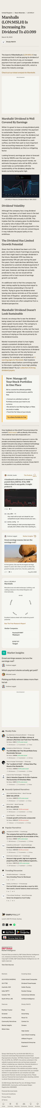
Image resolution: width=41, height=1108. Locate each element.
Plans (23, 1010)
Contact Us (25, 1021)
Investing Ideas (6, 1017)
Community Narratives (9, 1021)
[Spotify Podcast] (14, 925)
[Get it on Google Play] (23, 932)
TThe (8, 895)
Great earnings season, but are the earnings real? (17, 659)
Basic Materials (20, 13)
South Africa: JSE (7, 999)
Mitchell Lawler (11, 674)
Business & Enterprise (28, 1042)
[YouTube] (11, 924)
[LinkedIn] (3, 925)
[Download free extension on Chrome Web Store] (13, 937)
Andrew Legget (11, 665)
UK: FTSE (5, 983)
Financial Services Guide (9, 1091)
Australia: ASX (6, 987)
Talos (8, 761)
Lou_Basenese (10, 735)
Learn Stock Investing (28, 1035)
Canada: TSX (6, 995)
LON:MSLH (28, 55)
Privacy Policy (6, 1097)
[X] (7, 925)
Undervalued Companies (29, 979)
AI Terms (4, 1100)
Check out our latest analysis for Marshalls (18, 73)
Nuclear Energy (26, 991)
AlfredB (9, 874)
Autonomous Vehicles (28, 995)
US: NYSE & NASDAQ (9, 979)
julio (8, 793)
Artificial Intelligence (27, 999)
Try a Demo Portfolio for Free (16, 417)
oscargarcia (10, 831)
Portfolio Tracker (7, 1010)
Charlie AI (24, 1046)
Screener (5, 1014)
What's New (5, 1029)
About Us (24, 1017)
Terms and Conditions (9, 1094)
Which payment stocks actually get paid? (20, 670)
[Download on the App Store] (8, 932)
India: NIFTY (5, 991)
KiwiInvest (9, 856)
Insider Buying (26, 987)
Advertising (25, 1014)
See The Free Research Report (15, 623)
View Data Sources (8, 965)
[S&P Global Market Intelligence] (8, 949)
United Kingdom (7, 13)
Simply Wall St (11, 42)
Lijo (8, 815)
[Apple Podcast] (17, 925)
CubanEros (10, 845)
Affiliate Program (26, 1038)
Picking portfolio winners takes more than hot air (20, 681)
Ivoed (8, 775)
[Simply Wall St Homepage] (11, 914)
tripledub (9, 748)
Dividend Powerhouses (28, 983)
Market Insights (7, 1025)
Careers (23, 1025)
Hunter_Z (9, 883)
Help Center (25, 1031)
